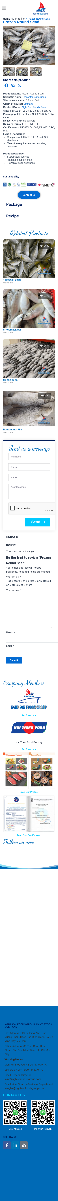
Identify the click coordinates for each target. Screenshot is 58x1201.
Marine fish (18, 18)
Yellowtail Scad (12, 279)
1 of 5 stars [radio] (13, 580)
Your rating (13, 577)
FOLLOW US (10, 1137)
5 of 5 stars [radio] (25, 584)
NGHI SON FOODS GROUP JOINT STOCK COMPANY (28, 1025)
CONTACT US (14, 1095)
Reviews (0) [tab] (12, 536)
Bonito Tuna (10, 379)
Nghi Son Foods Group (34, 107)
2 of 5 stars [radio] (27, 580)
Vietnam (28, 104)
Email (10, 645)
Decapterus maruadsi (34, 97)
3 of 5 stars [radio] (42, 580)
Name (10, 632)
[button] (4, 8)
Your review (13, 590)
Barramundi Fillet (13, 429)
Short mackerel (12, 329)
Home (6, 18)
